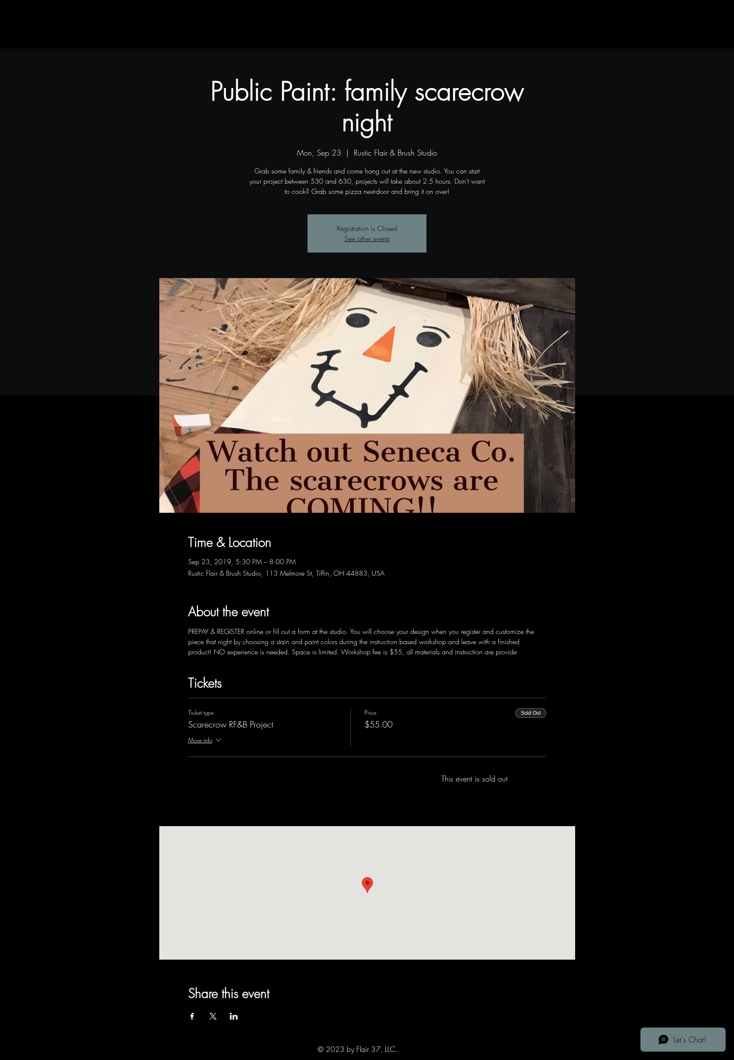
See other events (367, 238)
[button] (179, 39)
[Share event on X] (213, 1016)
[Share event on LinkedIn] (234, 1016)
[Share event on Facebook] (192, 1016)
